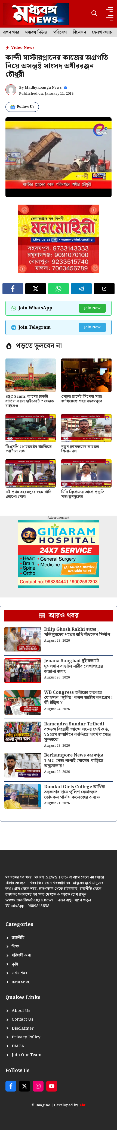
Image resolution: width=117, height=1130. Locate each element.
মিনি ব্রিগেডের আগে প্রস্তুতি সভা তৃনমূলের (82, 494)
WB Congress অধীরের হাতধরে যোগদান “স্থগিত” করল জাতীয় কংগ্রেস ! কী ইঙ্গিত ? (78, 697)
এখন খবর (11, 32)
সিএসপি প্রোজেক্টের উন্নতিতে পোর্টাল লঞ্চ (28, 449)
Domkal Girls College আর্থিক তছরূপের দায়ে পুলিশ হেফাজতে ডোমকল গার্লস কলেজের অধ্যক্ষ (74, 792)
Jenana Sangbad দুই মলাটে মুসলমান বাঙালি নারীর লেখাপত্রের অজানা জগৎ (73, 666)
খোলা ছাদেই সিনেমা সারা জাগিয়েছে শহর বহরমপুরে (81, 399)
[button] (94, 14)
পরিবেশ (60, 32)
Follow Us (26, 107)
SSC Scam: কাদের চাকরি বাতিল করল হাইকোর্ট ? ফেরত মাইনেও (29, 401)
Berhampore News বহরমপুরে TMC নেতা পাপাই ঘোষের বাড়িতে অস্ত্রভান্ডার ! (73, 760)
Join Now (92, 308)
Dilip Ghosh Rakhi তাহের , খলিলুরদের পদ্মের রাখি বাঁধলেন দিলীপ (77, 632)
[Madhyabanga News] (36, 14)
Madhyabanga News (43, 88)
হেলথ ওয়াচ (102, 32)
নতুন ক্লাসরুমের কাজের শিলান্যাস (80, 449)
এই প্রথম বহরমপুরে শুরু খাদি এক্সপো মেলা (28, 494)
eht (82, 1105)
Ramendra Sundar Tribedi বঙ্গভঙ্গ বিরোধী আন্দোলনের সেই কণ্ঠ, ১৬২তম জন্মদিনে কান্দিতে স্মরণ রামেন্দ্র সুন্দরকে (77, 732)
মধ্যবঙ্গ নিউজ (36, 32)
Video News (23, 48)
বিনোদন (79, 32)
